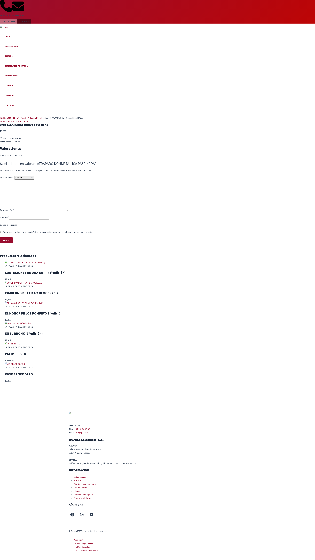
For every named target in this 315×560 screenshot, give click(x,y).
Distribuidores (12, 76)
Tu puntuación (7, 177)
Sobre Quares (11, 46)
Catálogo (9, 95)
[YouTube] (91, 514)
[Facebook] (72, 514)
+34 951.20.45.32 (82, 429)
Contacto (9, 105)
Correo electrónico (9, 224)
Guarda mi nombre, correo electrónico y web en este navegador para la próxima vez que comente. (48, 232)
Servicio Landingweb (83, 494)
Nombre (4, 217)
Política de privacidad (84, 543)
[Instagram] (82, 514)
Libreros (9, 85)
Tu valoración (7, 210)
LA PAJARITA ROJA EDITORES (31, 117)
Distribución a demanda (16, 66)
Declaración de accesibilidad (86, 550)
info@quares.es (82, 432)
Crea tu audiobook (82, 498)
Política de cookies (83, 547)
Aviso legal (78, 540)
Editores (9, 56)
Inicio (7, 36)
